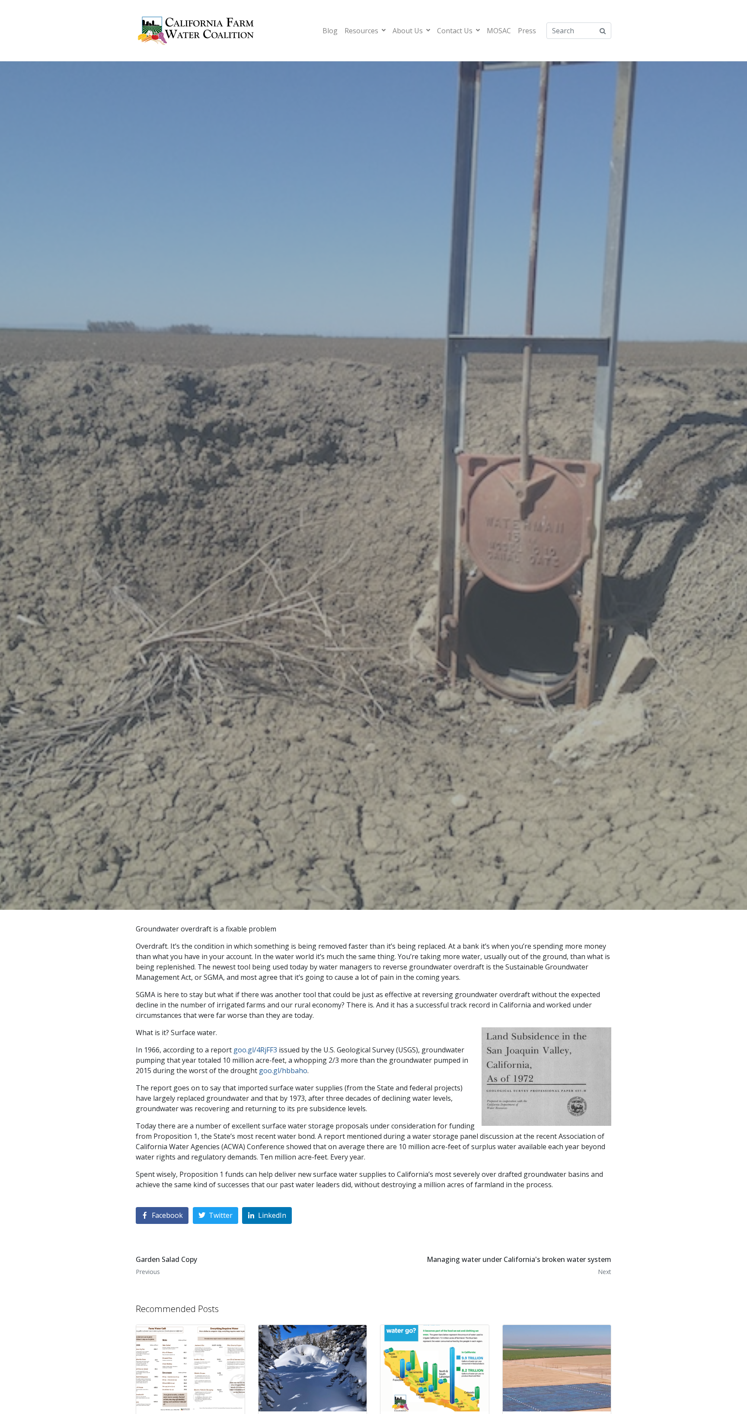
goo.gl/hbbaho (283, 1070)
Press (527, 30)
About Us (408, 30)
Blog (330, 30)
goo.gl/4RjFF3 (255, 1050)
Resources (361, 30)
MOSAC (499, 30)
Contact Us (454, 30)
